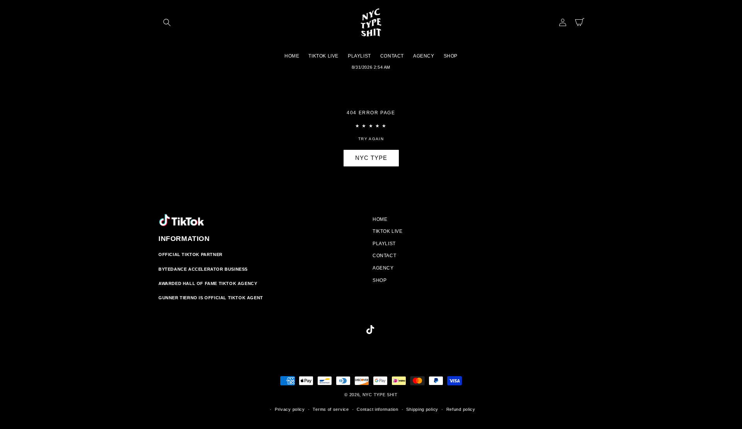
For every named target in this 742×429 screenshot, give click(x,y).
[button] (166, 22)
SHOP (379, 280)
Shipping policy (422, 409)
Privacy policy (290, 409)
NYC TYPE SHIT (380, 394)
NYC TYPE (371, 157)
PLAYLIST (384, 243)
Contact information (377, 409)
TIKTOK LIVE (388, 231)
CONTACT (384, 255)
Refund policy (460, 409)
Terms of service (331, 409)
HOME (380, 219)
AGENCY (383, 268)
